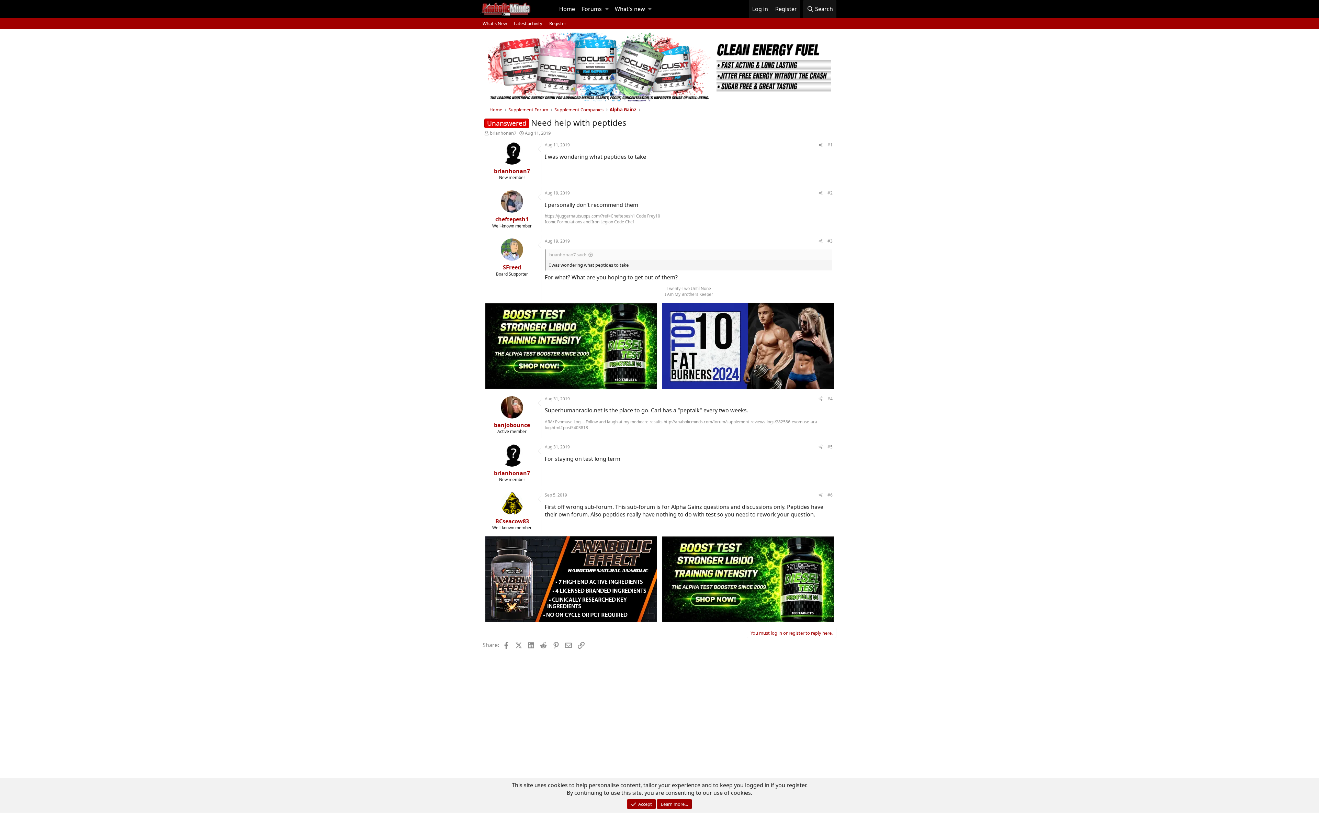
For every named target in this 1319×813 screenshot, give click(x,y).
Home (567, 9)
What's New (495, 23)
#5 (830, 447)
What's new (630, 9)
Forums (592, 9)
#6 (830, 495)
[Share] (820, 145)
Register (557, 23)
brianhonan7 (503, 133)
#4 (830, 399)
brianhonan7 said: (567, 255)
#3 (830, 241)
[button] (606, 9)
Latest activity (528, 23)
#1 (830, 145)
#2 (830, 193)
